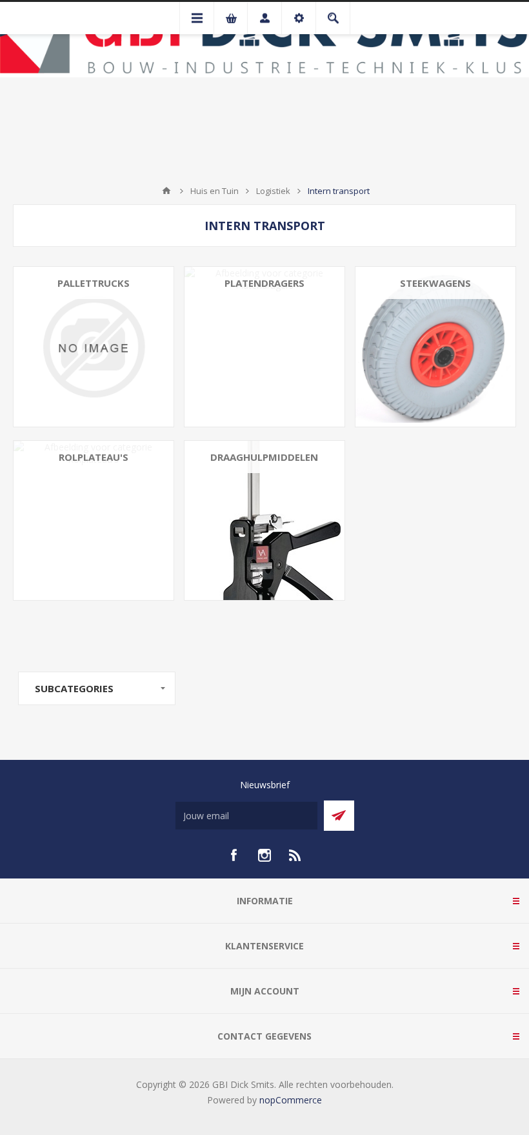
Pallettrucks (93, 282)
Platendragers (264, 282)
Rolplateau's (93, 457)
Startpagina (166, 190)
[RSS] (295, 855)
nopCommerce (290, 1100)
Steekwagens (435, 282)
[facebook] (233, 855)
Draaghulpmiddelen (264, 457)
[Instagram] (264, 855)
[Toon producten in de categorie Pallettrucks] (94, 347)
